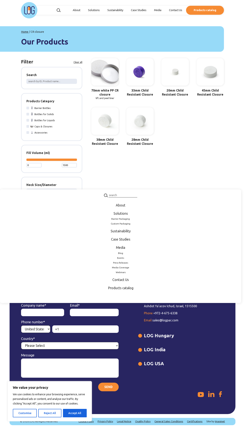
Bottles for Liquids (44, 120)
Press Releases (120, 262)
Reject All (50, 413)
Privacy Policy (105, 421)
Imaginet (220, 421)
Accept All (74, 413)
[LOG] (29, 10)
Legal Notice (124, 421)
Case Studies (138, 10)
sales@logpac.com (161, 320)
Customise (24, 413)
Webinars (121, 272)
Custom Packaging (120, 223)
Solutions (94, 10)
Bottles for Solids (44, 114)
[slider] (27, 160)
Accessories (40, 132)
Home (24, 31)
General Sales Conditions (168, 421)
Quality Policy (143, 421)
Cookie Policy (86, 421)
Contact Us (175, 10)
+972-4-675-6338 (160, 313)
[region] (50, 401)
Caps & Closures (43, 126)
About (76, 10)
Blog (120, 253)
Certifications (195, 421)
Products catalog (205, 10)
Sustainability (115, 10)
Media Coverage (120, 267)
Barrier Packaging (120, 219)
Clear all (78, 62)
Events (120, 258)
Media (157, 10)
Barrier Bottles (42, 108)
